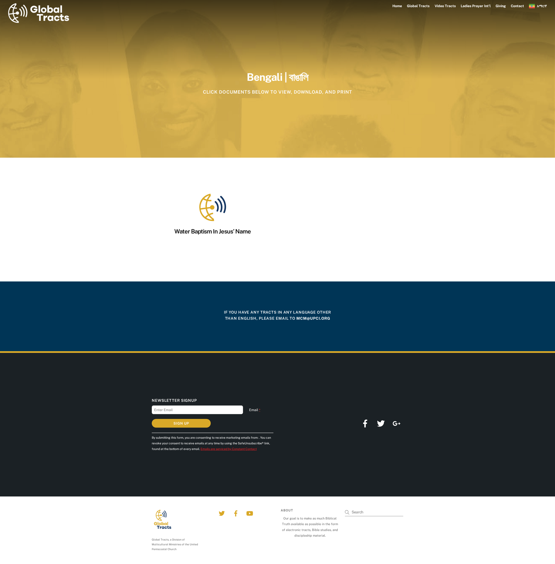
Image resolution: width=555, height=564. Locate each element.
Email (254, 410)
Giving (501, 6)
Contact (517, 6)
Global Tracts (418, 6)
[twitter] (223, 513)
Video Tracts (445, 6)
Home (397, 6)
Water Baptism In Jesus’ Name (212, 231)
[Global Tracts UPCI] (38, 21)
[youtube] (250, 513)
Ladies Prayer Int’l (476, 6)
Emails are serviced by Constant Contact (229, 449)
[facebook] (236, 513)
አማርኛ (542, 6)
